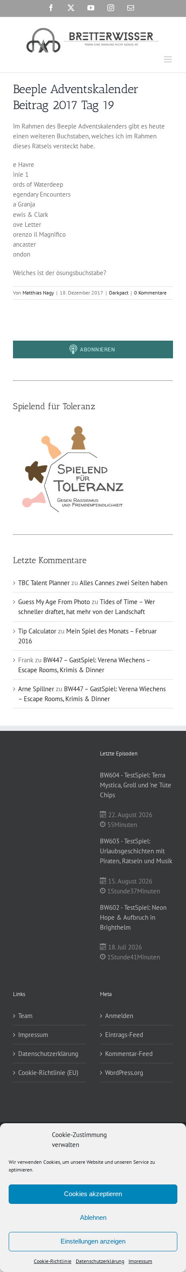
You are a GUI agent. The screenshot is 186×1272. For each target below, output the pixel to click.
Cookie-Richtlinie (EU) (48, 1072)
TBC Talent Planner (44, 583)
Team (25, 1016)
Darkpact (118, 292)
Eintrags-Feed (124, 1035)
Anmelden (119, 1016)
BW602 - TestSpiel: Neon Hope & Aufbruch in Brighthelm (133, 917)
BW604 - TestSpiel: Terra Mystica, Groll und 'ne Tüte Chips (135, 785)
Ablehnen (93, 1217)
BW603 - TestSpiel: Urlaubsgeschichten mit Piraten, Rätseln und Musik (136, 851)
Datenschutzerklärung (100, 1261)
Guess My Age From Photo (54, 602)
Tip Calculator (37, 631)
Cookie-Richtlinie (52, 1261)
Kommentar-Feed (129, 1054)
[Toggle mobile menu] (168, 59)
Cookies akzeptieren (93, 1193)
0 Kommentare (150, 292)
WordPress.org (124, 1072)
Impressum (140, 1261)
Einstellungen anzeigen (93, 1241)
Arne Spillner (36, 689)
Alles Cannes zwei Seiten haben (123, 583)
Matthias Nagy (38, 292)
